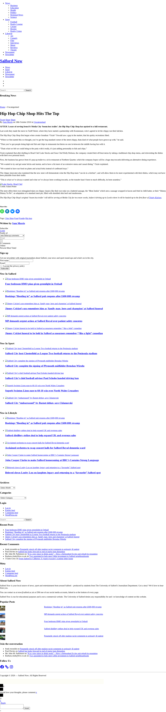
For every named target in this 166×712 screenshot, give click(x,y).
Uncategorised (40, 122)
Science (13, 17)
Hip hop (28, 218)
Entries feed (10, 510)
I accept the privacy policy (14, 266)
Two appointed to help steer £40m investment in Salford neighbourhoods (59, 556)
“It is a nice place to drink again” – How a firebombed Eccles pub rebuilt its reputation (62, 554)
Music (12, 45)
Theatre (13, 50)
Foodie (22, 218)
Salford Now (11, 61)
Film (12, 40)
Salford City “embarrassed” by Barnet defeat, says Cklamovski (38, 403)
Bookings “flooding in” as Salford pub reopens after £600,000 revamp (42, 296)
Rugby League (16, 24)
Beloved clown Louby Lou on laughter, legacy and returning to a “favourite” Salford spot (53, 472)
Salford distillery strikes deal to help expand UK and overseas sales (40, 435)
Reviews (14, 47)
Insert (27, 708)
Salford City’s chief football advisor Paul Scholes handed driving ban (42, 378)
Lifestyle (8, 33)
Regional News (16, 15)
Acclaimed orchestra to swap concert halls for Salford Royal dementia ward (45, 447)
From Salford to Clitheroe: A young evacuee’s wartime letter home (46, 559)
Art (11, 36)
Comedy (13, 38)
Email (2, 263)
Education (14, 8)
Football (13, 22)
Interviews (14, 43)
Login (2, 231)
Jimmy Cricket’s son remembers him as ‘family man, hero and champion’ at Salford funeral (54, 308)
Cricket (13, 26)
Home (2, 107)
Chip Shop (9, 218)
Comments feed (11, 513)
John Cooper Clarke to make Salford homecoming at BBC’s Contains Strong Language (52, 460)
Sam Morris (8, 122)
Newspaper (10, 52)
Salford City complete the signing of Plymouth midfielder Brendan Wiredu (44, 365)
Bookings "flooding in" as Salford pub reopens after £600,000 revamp (73, 607)
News (7, 3)
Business (14, 5)
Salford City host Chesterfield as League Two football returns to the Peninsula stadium (51, 353)
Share (8, 120)
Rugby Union (16, 31)
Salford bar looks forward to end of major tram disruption (41, 552)
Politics (13, 12)
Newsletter (9, 54)
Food (16, 218)
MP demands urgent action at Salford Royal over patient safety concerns (43, 321)
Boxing (13, 29)
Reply (3, 703)
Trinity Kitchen (155, 198)
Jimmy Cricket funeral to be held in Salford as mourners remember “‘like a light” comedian (54, 333)
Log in (8, 508)
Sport (7, 19)
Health (13, 10)
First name (4, 260)
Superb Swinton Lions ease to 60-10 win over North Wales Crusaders (42, 390)
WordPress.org (11, 515)
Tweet (2, 120)
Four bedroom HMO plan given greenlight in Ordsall (33, 284)
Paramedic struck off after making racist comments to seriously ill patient (49, 549)
